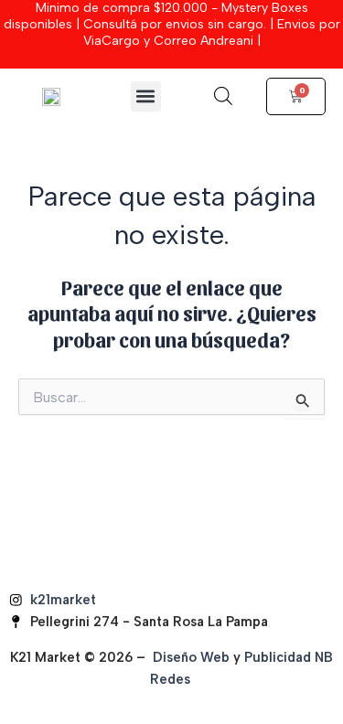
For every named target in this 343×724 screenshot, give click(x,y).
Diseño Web (191, 657)
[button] (146, 96)
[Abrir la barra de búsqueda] (223, 96)
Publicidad (277, 657)
